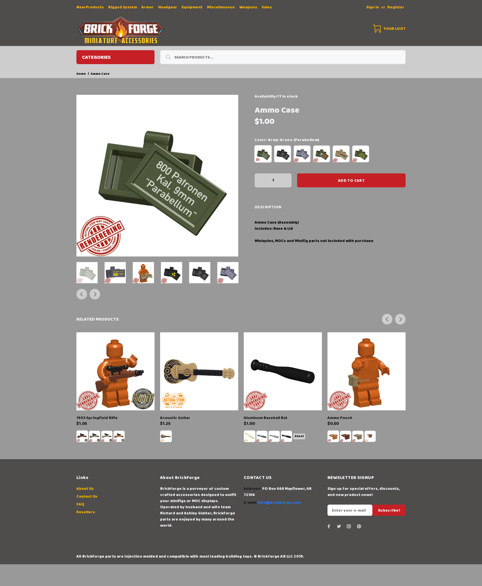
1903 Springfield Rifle (97, 418)
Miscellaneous (221, 7)
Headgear (167, 7)
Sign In (372, 7)
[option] (90, 272)
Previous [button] (81, 294)
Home (81, 73)
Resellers (85, 512)
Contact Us (86, 496)
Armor (147, 7)
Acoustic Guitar (175, 418)
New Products (90, 7)
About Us (85, 489)
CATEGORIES (96, 57)
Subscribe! (389, 510)
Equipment (192, 7)
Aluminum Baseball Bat (265, 418)
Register (395, 7)
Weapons (248, 7)
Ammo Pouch (339, 418)
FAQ (80, 504)
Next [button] (95, 294)
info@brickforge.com (279, 503)
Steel (299, 436)
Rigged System (122, 7)
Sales (267, 7)
